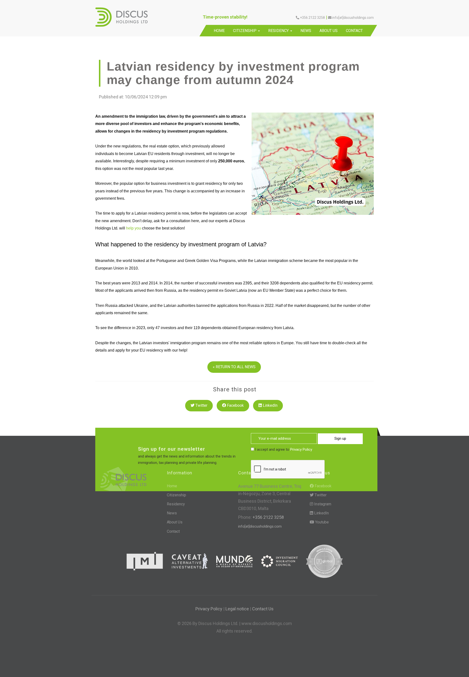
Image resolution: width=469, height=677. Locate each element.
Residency (279, 30)
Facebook (235, 405)
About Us (329, 30)
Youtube (321, 522)
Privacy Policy (301, 449)
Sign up (340, 438)
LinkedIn (269, 405)
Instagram (322, 504)
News (305, 30)
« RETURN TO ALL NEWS (234, 367)
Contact (354, 30)
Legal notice (237, 608)
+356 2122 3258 (268, 517)
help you (133, 228)
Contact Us (263, 608)
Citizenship (245, 30)
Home (219, 30)
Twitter (200, 405)
